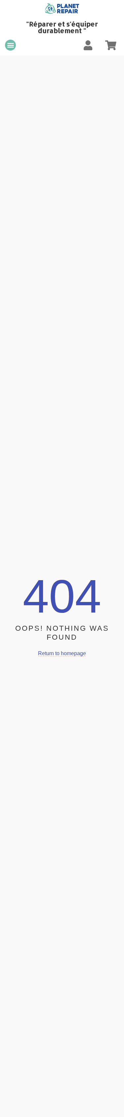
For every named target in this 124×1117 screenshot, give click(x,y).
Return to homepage (62, 653)
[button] (10, 45)
